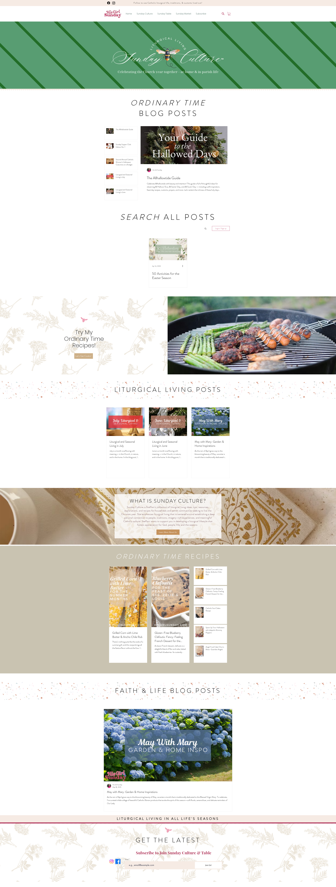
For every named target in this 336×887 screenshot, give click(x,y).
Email (127, 859)
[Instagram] (114, 3)
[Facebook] (109, 3)
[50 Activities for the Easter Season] (168, 249)
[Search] (223, 13)
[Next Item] (228, 745)
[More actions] (183, 266)
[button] (229, 13)
